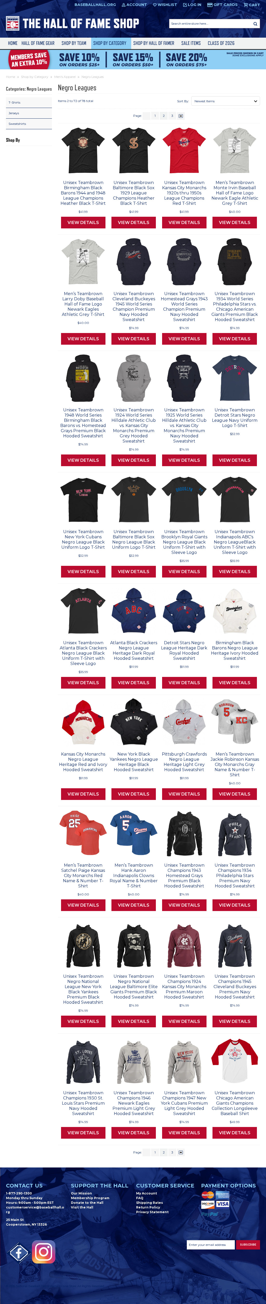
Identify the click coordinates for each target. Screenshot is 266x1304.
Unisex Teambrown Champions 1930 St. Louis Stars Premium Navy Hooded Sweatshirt (83, 1103)
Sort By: (183, 101)
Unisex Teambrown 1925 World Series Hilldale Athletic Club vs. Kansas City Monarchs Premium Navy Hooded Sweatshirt (184, 426)
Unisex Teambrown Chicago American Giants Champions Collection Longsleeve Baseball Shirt (235, 1103)
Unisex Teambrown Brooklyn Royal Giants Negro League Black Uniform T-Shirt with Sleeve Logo (184, 542)
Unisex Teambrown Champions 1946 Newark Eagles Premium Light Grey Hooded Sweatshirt (133, 1103)
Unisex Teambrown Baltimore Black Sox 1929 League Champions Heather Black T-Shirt (134, 193)
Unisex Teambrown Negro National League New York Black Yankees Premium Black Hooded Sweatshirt (83, 989)
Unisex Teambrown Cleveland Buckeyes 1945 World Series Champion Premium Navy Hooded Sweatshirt (133, 306)
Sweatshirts (17, 124)
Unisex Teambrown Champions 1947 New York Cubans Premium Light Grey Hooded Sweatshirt (184, 1103)
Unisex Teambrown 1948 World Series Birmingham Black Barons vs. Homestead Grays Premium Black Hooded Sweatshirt (83, 423)
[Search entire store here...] (255, 23)
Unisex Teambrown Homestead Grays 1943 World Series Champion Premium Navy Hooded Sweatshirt (184, 306)
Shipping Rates (149, 1203)
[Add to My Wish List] (93, 169)
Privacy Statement (152, 1212)
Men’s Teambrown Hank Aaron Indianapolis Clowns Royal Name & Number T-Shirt (134, 875)
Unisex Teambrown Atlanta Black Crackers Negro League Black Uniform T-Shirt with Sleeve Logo (83, 653)
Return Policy (148, 1207)
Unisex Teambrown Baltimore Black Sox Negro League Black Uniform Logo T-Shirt (134, 539)
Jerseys (14, 113)
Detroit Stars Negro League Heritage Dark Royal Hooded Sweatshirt (184, 650)
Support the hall (99, 1186)
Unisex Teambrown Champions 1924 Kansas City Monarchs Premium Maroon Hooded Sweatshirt (184, 987)
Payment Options (228, 1186)
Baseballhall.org (95, 4)
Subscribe (248, 1244)
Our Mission (81, 1193)
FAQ (139, 1198)
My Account (146, 1193)
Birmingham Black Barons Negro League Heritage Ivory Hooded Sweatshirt (234, 650)
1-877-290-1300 (19, 1193)
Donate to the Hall (87, 1203)
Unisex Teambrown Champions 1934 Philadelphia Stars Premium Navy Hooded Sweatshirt (235, 875)
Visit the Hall (82, 1207)
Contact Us (24, 1186)
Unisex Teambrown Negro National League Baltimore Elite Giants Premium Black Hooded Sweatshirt (134, 987)
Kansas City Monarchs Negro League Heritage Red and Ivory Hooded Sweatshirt (83, 762)
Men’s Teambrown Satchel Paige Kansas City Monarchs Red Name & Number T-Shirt (83, 875)
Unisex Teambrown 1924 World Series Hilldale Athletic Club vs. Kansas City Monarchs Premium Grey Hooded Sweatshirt (133, 426)
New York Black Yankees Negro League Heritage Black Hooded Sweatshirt (134, 762)
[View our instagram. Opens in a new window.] (43, 1252)
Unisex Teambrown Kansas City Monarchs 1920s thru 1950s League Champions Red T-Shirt (184, 193)
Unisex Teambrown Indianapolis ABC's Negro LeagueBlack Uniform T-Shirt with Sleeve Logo (235, 542)
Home (12, 43)
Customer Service (165, 1186)
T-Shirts (14, 102)
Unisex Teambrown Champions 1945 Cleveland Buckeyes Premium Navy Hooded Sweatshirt (235, 987)
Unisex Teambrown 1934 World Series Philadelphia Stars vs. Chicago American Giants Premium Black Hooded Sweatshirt (234, 306)
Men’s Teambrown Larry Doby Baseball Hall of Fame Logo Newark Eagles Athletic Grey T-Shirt (83, 304)
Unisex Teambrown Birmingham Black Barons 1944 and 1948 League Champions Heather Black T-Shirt (83, 193)
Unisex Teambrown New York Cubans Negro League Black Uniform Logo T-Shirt (83, 539)
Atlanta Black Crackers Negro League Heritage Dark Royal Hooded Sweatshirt (133, 650)
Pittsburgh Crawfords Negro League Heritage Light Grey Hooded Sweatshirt (184, 762)
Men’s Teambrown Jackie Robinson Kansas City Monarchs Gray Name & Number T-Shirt (235, 764)
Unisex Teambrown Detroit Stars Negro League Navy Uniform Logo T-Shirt (234, 418)
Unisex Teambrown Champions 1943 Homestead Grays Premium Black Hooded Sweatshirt (184, 875)
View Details (83, 222)
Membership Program (90, 1198)
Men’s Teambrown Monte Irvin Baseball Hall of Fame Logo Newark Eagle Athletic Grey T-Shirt (234, 193)
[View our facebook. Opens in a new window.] (19, 1253)
